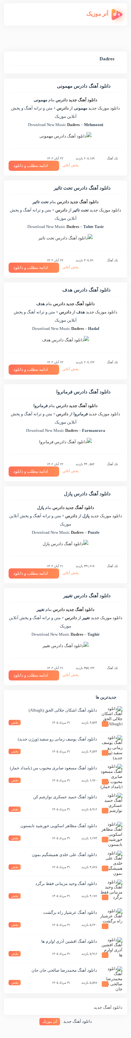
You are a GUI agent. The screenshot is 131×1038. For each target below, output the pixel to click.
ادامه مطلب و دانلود (30, 165)
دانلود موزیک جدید (104, 108)
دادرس (62, 99)
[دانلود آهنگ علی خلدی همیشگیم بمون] (111, 862)
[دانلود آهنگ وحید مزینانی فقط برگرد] (111, 891)
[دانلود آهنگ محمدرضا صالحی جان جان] (111, 977)
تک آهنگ (112, 158)
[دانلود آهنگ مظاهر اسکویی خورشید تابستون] (111, 833)
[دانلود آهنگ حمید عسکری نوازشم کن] (111, 804)
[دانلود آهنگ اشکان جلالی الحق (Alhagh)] (111, 717)
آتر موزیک (50, 1021)
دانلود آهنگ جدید (83, 99)
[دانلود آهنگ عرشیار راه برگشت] (111, 919)
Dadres (73, 124)
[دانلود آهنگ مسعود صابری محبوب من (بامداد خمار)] (111, 775)
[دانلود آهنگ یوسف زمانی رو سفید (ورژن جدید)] (111, 746)
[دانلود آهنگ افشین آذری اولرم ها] (111, 948)
